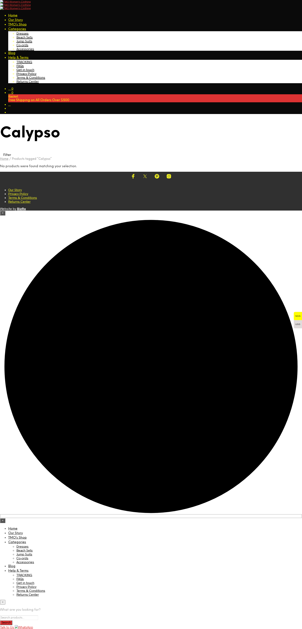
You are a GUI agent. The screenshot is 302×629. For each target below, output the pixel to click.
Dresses (22, 33)
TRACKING (24, 62)
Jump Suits (24, 41)
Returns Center (27, 81)
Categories (17, 29)
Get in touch (25, 69)
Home (12, 15)
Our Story (15, 20)
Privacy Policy (26, 73)
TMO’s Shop (17, 24)
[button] (10, 88)
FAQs (20, 66)
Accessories (25, 49)
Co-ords (22, 45)
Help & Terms (18, 57)
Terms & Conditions (30, 77)
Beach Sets (24, 37)
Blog (11, 53)
